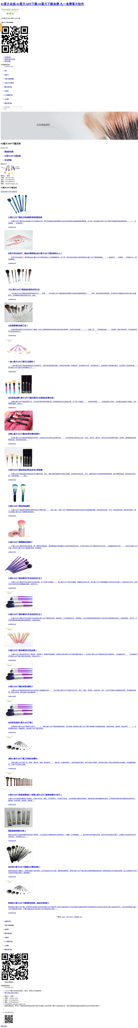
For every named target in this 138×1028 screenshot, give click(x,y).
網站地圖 (8, 61)
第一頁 (61, 917)
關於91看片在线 (8, 86)
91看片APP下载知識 (13, 156)
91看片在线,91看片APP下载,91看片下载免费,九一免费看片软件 (42, 4)
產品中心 (7, 74)
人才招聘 (7, 99)
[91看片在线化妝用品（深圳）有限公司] (10, 13)
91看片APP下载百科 (9, 82)
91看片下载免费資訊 (9, 78)
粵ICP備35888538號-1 (12, 993)
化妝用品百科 (8, 921)
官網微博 (8, 57)
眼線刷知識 (9, 152)
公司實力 (7, 90)
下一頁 (73, 917)
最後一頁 (79, 917)
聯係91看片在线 (10, 59)
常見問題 (8, 160)
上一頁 (66, 917)
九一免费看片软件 (9, 95)
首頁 (6, 70)
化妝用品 (7, 929)
